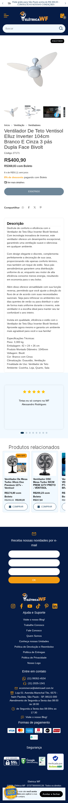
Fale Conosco (34, 630)
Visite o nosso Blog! (34, 619)
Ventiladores (34, 125)
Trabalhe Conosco (34, 625)
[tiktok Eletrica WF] (38, 606)
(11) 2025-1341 (36, 683)
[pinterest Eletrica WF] (46, 606)
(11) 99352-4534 (36, 678)
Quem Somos (34, 635)
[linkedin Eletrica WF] (55, 606)
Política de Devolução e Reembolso (34, 646)
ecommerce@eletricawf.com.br (36, 688)
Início (7, 125)
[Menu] (7, 15)
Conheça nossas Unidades (34, 641)
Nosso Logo (34, 663)
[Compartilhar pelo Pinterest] (40, 207)
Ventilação (19, 125)
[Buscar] (61, 28)
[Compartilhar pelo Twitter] (34, 207)
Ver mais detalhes (15, 182)
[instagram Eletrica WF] (13, 606)
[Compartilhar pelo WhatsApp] (22, 207)
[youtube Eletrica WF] (30, 606)
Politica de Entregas (34, 652)
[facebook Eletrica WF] (21, 606)
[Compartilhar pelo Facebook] (28, 207)
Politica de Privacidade (34, 657)
